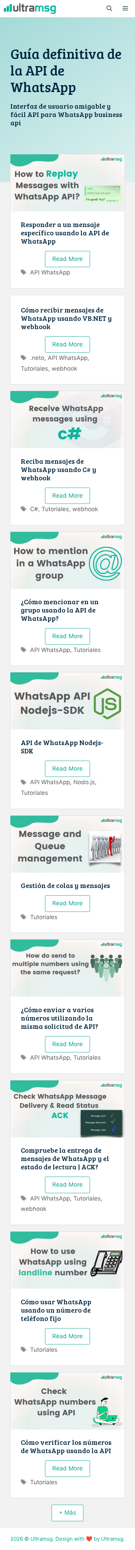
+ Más (67, 1512)
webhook (64, 368)
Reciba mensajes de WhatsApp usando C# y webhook (58, 469)
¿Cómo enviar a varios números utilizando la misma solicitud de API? (59, 1018)
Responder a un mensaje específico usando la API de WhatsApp (65, 232)
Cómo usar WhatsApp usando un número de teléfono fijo (56, 1310)
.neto (37, 357)
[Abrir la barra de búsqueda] (109, 8)
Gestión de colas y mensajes (65, 885)
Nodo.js (84, 782)
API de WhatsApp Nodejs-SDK (62, 746)
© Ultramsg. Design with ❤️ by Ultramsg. (74, 1538)
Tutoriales (34, 368)
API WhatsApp (50, 272)
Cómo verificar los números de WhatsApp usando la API (66, 1446)
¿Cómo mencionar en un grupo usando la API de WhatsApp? (60, 610)
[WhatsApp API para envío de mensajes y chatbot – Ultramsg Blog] (29, 8)
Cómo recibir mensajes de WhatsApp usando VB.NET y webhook (66, 318)
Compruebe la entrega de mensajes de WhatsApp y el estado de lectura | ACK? (65, 1158)
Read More (67, 258)
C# (34, 509)
